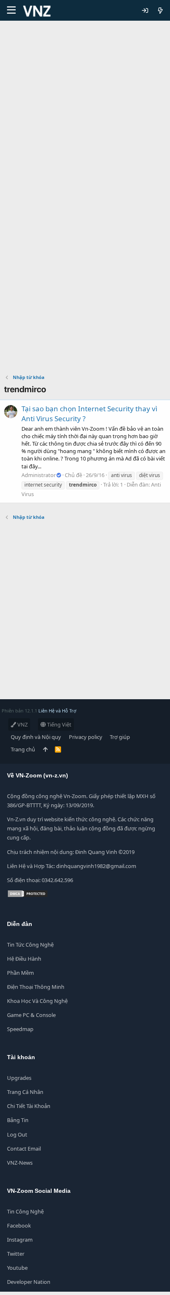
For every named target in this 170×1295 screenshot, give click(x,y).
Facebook (19, 1225)
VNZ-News (20, 1162)
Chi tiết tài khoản (28, 1106)
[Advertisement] (85, 110)
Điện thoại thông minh (35, 986)
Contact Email (24, 1148)
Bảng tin (17, 1120)
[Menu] (11, 10)
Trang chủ (23, 749)
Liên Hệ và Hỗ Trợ (57, 710)
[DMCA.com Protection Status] (27, 895)
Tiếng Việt (58, 724)
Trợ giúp (120, 737)
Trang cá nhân (25, 1092)
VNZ (22, 724)
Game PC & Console (31, 1015)
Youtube (17, 1267)
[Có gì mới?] (160, 10)
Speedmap (20, 1029)
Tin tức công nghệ (30, 944)
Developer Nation (28, 1281)
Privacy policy (85, 737)
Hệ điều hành (24, 958)
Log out (17, 1134)
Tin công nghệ (25, 1211)
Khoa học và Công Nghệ (37, 1001)
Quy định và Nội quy (36, 737)
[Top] (45, 749)
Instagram (20, 1239)
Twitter (15, 1253)
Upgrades (19, 1078)
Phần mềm (20, 972)
